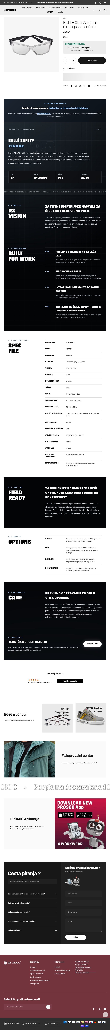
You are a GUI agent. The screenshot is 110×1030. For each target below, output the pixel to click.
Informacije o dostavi (37, 970)
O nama (32, 967)
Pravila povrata (60, 974)
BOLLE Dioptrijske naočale (62, 712)
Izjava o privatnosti (36, 974)
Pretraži (57, 967)
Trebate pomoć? (101, 86)
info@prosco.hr (44, 114)
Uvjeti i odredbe (35, 977)
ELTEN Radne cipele (94, 710)
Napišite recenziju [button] (70, 681)
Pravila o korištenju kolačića (39, 980)
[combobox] (11, 2)
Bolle (64, 18)
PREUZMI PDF (92, 644)
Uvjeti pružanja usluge (62, 970)
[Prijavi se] (48, 1007)
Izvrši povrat (34, 984)
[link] (83, 968)
